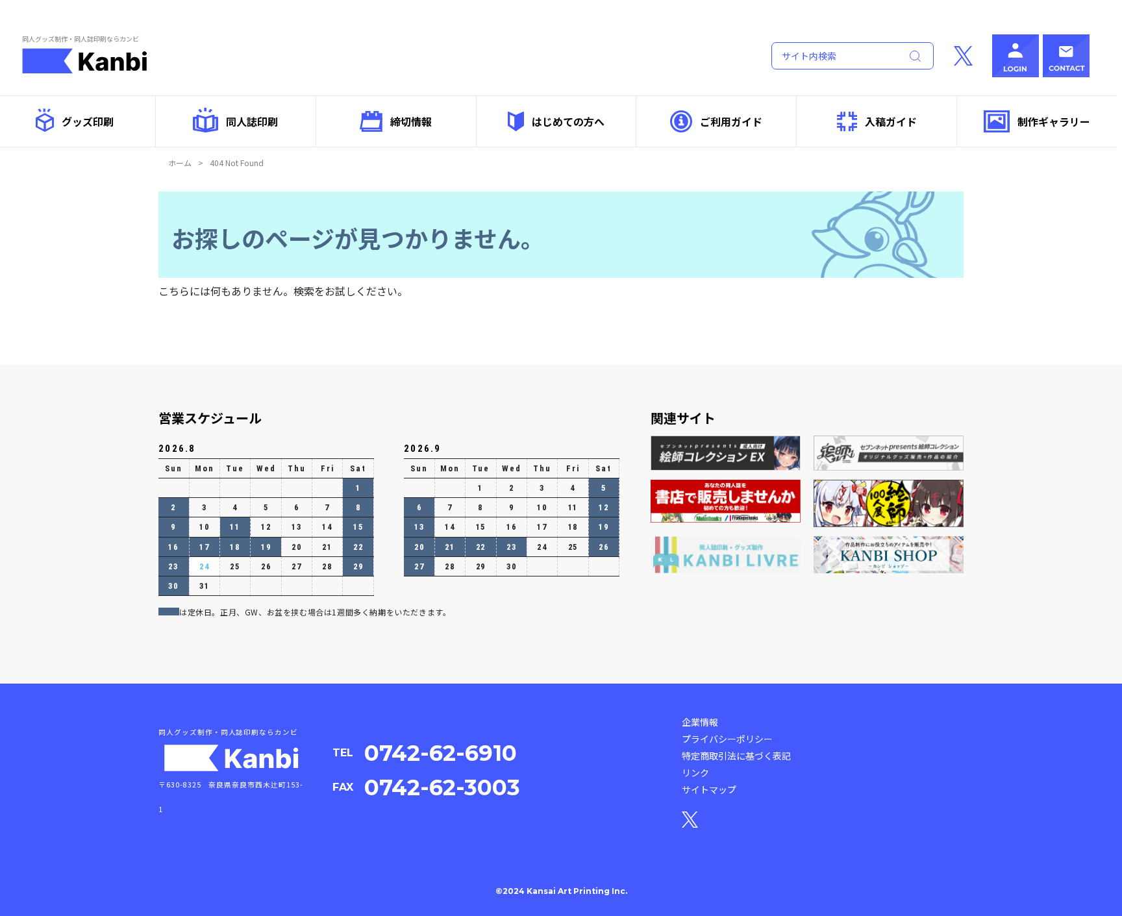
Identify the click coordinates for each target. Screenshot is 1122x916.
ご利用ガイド (731, 121)
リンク (695, 772)
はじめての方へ (568, 121)
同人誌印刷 (252, 121)
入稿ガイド (891, 121)
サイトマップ (709, 789)
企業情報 (700, 721)
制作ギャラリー (1053, 121)
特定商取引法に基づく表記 (736, 755)
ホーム (180, 162)
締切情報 (411, 121)
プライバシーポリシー (727, 738)
